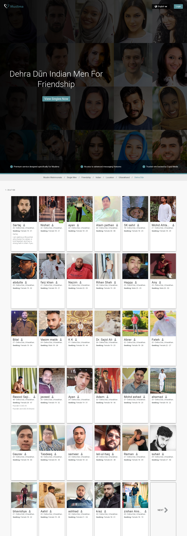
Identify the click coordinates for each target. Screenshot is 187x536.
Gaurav (17, 454)
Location (110, 177)
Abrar (128, 339)
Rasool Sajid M (22, 397)
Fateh (156, 339)
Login (178, 6)
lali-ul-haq (103, 454)
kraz (99, 511)
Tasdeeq (46, 454)
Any (154, 282)
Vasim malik (49, 339)
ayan (71, 225)
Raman (129, 454)
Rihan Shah (104, 282)
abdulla (18, 282)
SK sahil (129, 225)
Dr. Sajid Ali (104, 339)
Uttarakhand (124, 177)
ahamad (157, 397)
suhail (156, 454)
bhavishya (20, 511)
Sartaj (17, 225)
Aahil (44, 511)
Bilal (16, 339)
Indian (98, 177)
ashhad (73, 511)
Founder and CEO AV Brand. (24, 409)
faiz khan (47, 282)
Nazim (72, 282)
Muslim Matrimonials (52, 177)
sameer (73, 454)
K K (70, 339)
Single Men (72, 177)
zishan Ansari (133, 511)
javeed (45, 397)
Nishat (45, 225)
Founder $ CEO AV (20, 406)
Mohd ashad (132, 397)
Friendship (86, 177)
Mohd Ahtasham (161, 225)
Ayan (71, 397)
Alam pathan (105, 225)
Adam (100, 397)
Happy (128, 282)
